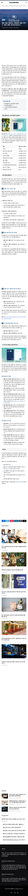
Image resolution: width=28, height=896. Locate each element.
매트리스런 (8, 468)
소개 (15, 892)
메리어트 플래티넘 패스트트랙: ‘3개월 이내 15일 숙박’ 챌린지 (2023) (14, 837)
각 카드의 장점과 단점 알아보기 (10, 107)
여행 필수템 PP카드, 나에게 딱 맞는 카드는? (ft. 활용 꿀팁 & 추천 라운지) (17, 801)
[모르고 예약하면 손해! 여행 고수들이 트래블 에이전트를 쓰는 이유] (14, 536)
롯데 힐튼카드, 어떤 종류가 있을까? (11, 103)
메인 (12, 892)
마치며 (5, 109)
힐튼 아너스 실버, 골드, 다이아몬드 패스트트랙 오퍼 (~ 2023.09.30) (14, 834)
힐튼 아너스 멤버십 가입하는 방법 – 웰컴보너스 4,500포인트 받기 (13, 825)
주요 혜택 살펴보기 (8, 105)
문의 (18, 892)
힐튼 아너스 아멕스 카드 (13, 134)
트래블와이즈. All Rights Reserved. (16, 888)
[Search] (26, 2)
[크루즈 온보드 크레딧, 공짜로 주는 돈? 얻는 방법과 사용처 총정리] (5, 796)
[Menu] (2, 2)
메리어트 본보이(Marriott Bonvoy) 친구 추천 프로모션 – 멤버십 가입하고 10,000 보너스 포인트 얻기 (14, 840)
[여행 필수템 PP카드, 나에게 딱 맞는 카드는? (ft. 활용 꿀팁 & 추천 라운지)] (5, 802)
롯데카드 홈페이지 (19, 481)
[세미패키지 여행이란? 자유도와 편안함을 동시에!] (14, 559)
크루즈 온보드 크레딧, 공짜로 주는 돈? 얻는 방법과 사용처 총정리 (17, 795)
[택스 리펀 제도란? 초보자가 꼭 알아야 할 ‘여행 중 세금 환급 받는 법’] (14, 605)
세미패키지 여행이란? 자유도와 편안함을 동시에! (12, 569)
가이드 (3, 19)
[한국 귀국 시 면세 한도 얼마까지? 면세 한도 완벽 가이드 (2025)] (14, 581)
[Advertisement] (14, 49)
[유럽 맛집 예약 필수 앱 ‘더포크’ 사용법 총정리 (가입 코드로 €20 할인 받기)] (14, 628)
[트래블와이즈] (14, 2)
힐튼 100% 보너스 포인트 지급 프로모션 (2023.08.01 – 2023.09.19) (12, 828)
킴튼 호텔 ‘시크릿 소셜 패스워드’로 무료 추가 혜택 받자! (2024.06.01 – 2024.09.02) (14, 831)
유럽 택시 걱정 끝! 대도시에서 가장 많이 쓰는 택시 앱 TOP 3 (17, 808)
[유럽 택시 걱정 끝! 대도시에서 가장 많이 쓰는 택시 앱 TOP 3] (14, 651)
